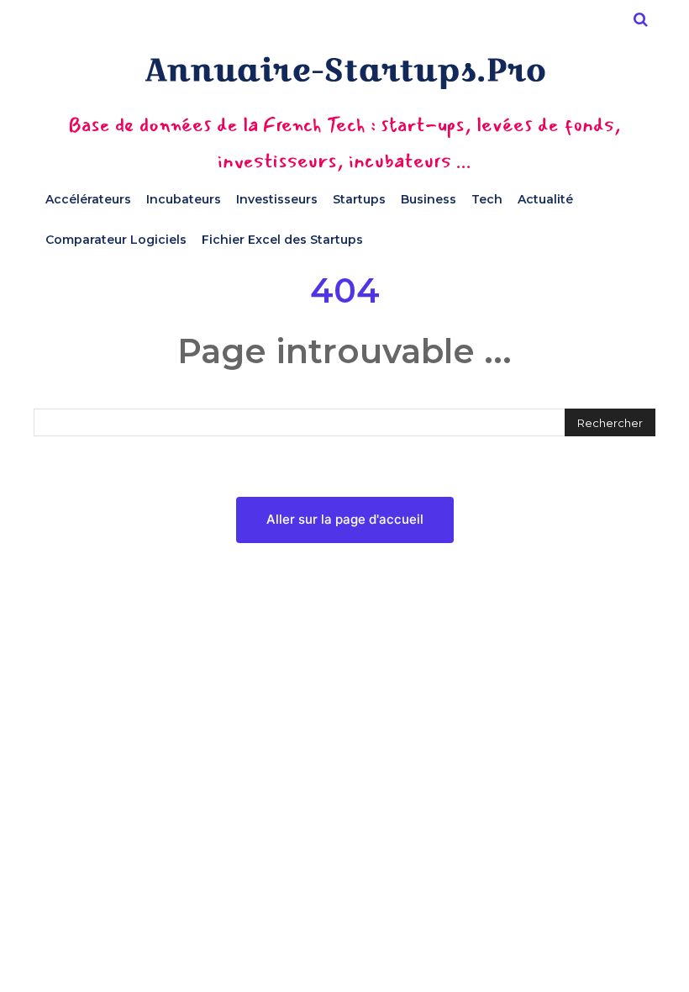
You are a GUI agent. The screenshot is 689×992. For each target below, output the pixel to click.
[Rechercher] (640, 19)
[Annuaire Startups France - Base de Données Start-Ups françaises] (344, 73)
